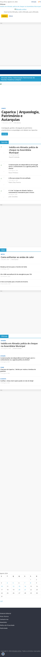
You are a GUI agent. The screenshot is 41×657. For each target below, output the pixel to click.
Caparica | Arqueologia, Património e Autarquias (20, 116)
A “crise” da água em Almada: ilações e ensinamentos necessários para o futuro (21, 191)
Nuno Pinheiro (13, 173)
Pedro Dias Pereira (15, 182)
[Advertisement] (20, 44)
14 (25, 586)
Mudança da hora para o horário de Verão (13, 267)
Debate (3, 108)
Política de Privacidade (7, 625)
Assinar (4, 16)
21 (25, 590)
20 (19, 590)
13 (19, 586)
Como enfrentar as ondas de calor (17, 257)
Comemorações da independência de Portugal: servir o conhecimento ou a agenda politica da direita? (23, 166)
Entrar (11, 16)
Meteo (3, 254)
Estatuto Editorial (5, 613)
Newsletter (3, 622)
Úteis (3, 250)
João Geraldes (13, 197)
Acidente (3, 379)
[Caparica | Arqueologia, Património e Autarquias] (20, 84)
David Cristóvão (14, 157)
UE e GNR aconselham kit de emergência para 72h (16, 274)
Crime (2, 367)
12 (13, 586)
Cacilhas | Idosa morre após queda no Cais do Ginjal (16, 381)
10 (2, 586)
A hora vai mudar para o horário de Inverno (14, 282)
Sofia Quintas (17, 123)
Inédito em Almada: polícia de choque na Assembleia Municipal (20, 6)
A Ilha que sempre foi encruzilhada (19, 178)
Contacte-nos (4, 619)
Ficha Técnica (4, 616)
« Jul (1, 601)
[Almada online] (2, 72)
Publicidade (4, 628)
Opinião (4, 142)
